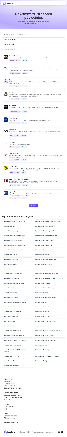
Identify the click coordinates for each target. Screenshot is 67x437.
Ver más (33, 205)
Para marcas (8, 381)
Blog (5, 409)
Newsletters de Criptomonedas (44, 250)
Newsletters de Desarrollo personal (45, 259)
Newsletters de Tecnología (11, 356)
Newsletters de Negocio (11, 316)
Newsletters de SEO (41, 345)
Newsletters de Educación (43, 269)
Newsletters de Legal (41, 302)
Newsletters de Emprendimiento (13, 274)
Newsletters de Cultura (10, 254)
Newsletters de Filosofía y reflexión (14, 283)
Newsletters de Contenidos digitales (14, 245)
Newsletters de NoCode (42, 316)
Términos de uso (9, 418)
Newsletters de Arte (9, 226)
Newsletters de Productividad (12, 331)
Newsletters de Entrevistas (11, 278)
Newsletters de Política (42, 326)
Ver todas (7, 399)
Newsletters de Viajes (10, 361)
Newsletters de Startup (42, 350)
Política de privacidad (11, 416)
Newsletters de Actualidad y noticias (14, 221)
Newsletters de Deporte (11, 259)
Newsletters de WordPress (11, 365)
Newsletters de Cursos (42, 254)
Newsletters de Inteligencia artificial (45, 297)
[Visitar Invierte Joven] (63, 153)
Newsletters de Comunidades (44, 240)
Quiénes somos (9, 406)
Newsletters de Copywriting (43, 245)
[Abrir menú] (63, 3)
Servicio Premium (9, 386)
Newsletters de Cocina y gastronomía (46, 235)
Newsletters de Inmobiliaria (11, 297)
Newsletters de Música (42, 312)
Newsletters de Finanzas (42, 283)
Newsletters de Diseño (10, 264)
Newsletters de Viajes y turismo (44, 361)
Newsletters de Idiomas (42, 293)
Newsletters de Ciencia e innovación (14, 235)
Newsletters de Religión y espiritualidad (15, 340)
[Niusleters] (8, 3)
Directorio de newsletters (12, 388)
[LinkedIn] (62, 432)
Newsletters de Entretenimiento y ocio (46, 274)
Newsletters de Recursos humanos (14, 335)
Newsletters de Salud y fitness (12, 345)
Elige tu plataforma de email (13, 397)
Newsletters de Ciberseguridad (44, 231)
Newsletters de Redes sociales (44, 335)
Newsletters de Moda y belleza (13, 312)
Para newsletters (9, 383)
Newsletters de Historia (10, 293)
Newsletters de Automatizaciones (45, 226)
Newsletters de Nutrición (11, 321)
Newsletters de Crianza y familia (13, 250)
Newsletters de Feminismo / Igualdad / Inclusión (49, 278)
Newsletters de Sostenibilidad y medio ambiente (15, 350)
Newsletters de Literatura (11, 307)
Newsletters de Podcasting (12, 326)
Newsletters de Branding (11, 231)
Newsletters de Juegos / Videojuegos (15, 302)
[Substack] (59, 432)
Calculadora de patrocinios (12, 395)
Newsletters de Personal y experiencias (47, 321)
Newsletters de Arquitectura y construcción (48, 221)
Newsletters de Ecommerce (43, 264)
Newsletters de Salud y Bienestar (45, 340)
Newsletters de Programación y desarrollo (47, 331)
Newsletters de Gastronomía (12, 288)
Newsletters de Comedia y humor (13, 240)
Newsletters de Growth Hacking (44, 288)
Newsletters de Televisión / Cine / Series (47, 356)
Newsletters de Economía (11, 269)
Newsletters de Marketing (43, 307)
